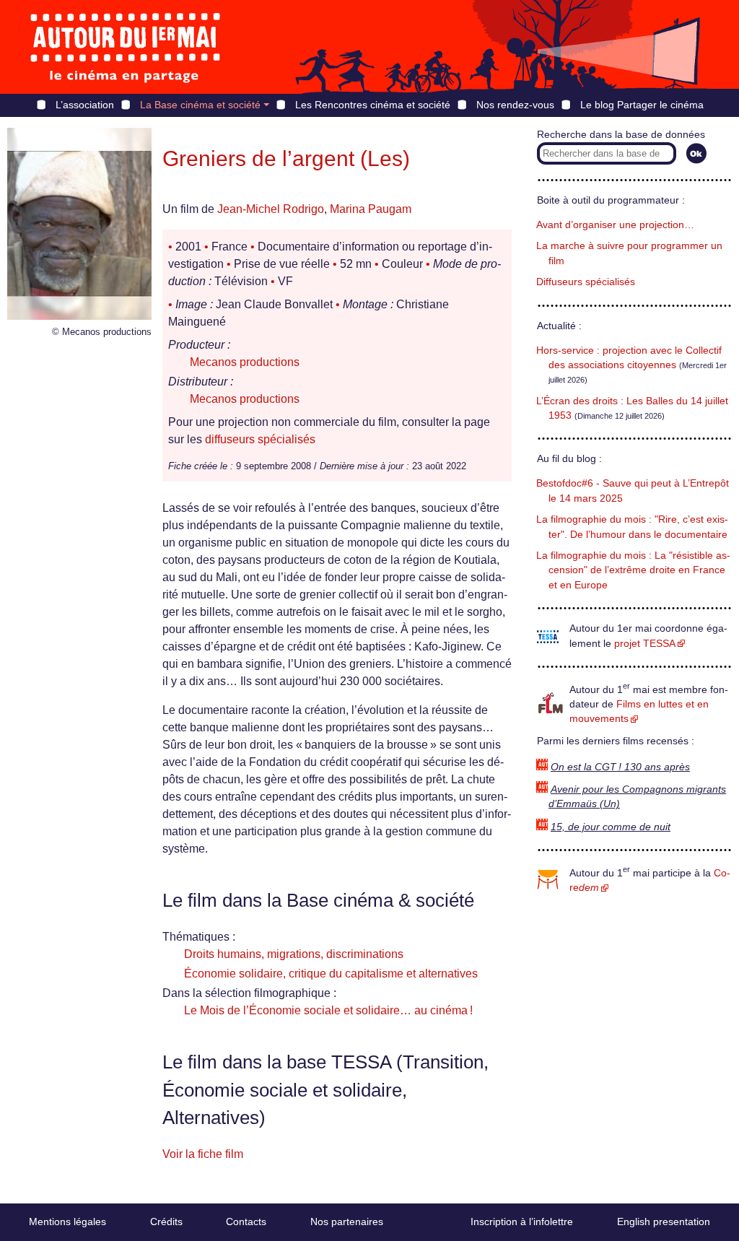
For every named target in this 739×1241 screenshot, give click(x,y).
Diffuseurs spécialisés (585, 281)
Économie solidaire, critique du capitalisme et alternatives (331, 973)
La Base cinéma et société (200, 104)
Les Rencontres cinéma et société (372, 104)
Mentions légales (67, 1221)
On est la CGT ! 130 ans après (620, 767)
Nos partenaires (346, 1221)
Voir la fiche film (202, 1154)
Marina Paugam (370, 209)
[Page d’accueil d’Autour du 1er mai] (126, 47)
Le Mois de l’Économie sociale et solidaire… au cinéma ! (328, 1010)
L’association (85, 104)
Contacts (246, 1221)
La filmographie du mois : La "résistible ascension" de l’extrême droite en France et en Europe (633, 570)
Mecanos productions (244, 362)
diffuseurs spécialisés (260, 439)
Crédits (166, 1221)
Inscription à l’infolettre (522, 1221)
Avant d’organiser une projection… (615, 224)
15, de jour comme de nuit (610, 827)
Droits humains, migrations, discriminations (293, 954)
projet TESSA (644, 643)
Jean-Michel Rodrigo (270, 209)
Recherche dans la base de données (621, 134)
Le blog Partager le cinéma (642, 104)
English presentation (663, 1221)
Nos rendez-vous (515, 104)
